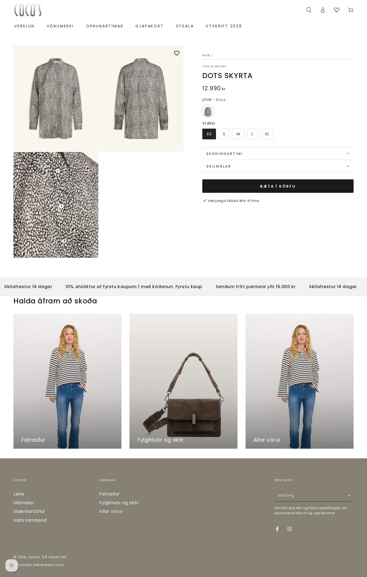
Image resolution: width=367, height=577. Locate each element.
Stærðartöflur (29, 511)
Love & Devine (214, 66)
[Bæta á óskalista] (176, 53)
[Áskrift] (350, 495)
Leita (18, 494)
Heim (206, 55)
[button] (309, 10)
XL (267, 134)
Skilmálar (23, 503)
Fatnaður (109, 494)
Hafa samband (29, 520)
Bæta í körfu (278, 186)
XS (209, 134)
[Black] (208, 111)
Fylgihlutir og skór (119, 503)
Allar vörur (111, 511)
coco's (34, 557)
